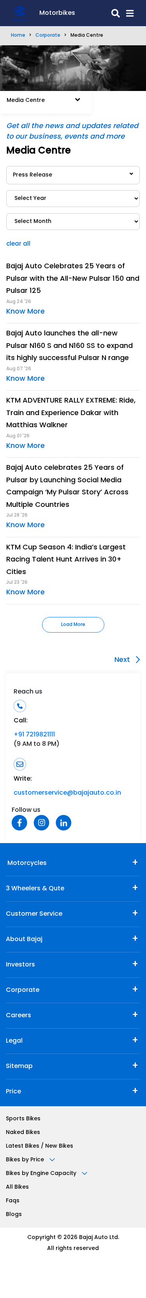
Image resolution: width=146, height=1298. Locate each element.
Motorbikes (57, 13)
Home (18, 35)
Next (123, 660)
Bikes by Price (26, 1160)
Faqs (12, 1201)
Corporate (47, 35)
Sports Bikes (23, 1119)
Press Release (32, 175)
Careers (18, 1016)
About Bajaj (24, 939)
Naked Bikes (23, 1133)
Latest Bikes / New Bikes (39, 1146)
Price (13, 1092)
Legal (14, 1041)
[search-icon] (97, 13)
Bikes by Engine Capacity (42, 1174)
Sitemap (19, 1066)
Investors (20, 965)
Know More (25, 312)
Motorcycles (26, 863)
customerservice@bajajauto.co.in (67, 793)
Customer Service (34, 914)
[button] (127, 13)
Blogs (14, 1215)
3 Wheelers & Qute (35, 889)
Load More (73, 624)
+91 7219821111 (34, 735)
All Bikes (17, 1187)
